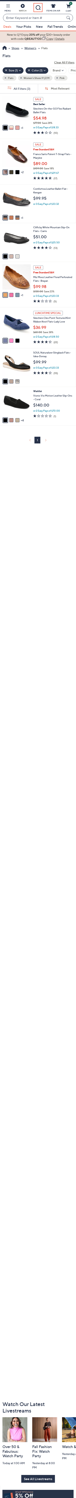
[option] (38, 36)
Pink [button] (61, 78)
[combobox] (34, 18)
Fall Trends (55, 26)
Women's (30, 48)
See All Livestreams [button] (38, 1479)
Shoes (15, 48)
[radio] (5, 128)
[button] (7, 8)
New (39, 26)
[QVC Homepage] (4, 48)
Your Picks (23, 26)
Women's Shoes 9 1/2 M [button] (36, 78)
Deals (7, 26)
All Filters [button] (21, 88)
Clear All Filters (64, 62)
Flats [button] (10, 78)
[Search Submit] (69, 17)
